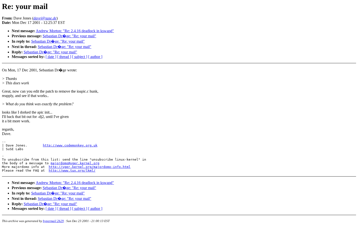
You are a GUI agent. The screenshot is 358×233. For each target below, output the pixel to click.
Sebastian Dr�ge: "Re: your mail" (69, 36)
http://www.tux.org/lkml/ (72, 170)
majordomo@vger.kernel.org (75, 163)
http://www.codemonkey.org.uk (70, 145)
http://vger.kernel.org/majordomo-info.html (90, 167)
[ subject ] (79, 57)
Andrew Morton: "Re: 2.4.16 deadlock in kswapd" (75, 31)
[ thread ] (64, 57)
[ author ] (95, 57)
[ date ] (51, 57)
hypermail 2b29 (53, 221)
